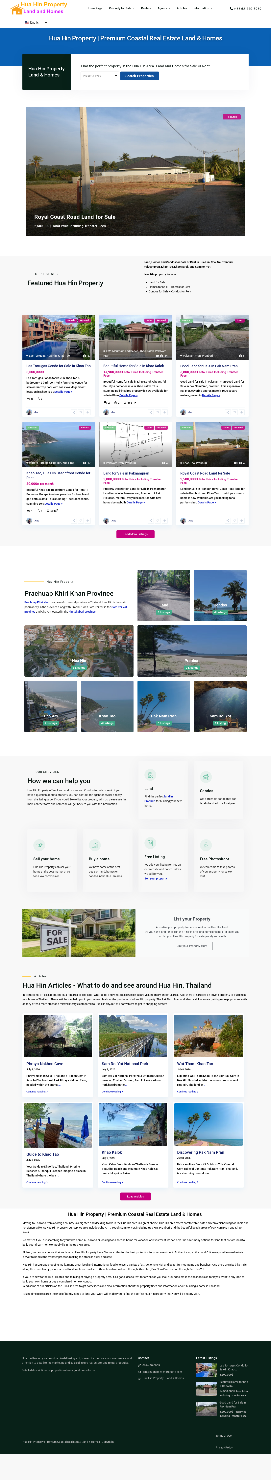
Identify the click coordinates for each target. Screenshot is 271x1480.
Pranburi (207, 355)
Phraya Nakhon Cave (44, 1063)
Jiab (36, 412)
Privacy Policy (224, 1447)
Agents (162, 8)
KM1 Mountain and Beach (122, 351)
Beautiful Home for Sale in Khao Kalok (133, 366)
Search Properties (139, 76)
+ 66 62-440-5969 (247, 9)
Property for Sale (120, 8)
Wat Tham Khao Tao (195, 1063)
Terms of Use (224, 1435)
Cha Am (51, 716)
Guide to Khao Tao (42, 1154)
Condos (220, 605)
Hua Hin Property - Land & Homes (163, 1378)
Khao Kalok (146, 351)
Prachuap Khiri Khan (37, 602)
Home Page (94, 8)
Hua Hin (52, 355)
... (59, 1084)
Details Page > (63, 391)
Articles (182, 8)
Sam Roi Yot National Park (125, 1063)
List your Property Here (192, 946)
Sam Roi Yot (220, 716)
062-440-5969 (151, 1365)
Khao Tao (64, 355)
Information (201, 8)
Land (164, 605)
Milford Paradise (39, 462)
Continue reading (35, 1091)
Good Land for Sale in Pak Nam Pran (209, 366)
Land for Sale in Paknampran (126, 473)
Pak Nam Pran (192, 355)
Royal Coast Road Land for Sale (205, 473)
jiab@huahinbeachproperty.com (162, 1371)
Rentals (146, 8)
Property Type (92, 75)
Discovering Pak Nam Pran (200, 1152)
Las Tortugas (37, 355)
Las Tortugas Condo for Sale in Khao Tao (58, 366)
